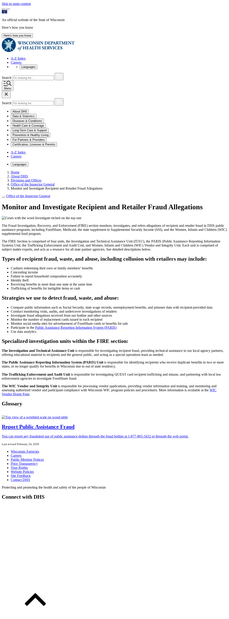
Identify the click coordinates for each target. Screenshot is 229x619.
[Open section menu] (3, 197)
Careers (16, 62)
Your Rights (19, 468)
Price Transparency (24, 463)
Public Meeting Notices (27, 459)
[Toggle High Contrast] (8, 9)
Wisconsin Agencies (25, 451)
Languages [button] (28, 67)
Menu (7, 88)
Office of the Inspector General (28, 196)
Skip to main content (16, 4)
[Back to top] (35, 615)
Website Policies (22, 472)
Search (7, 78)
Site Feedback (21, 476)
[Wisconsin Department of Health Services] (38, 51)
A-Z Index (18, 58)
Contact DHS (20, 480)
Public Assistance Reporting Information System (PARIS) (76, 327)
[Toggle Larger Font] (3, 9)
